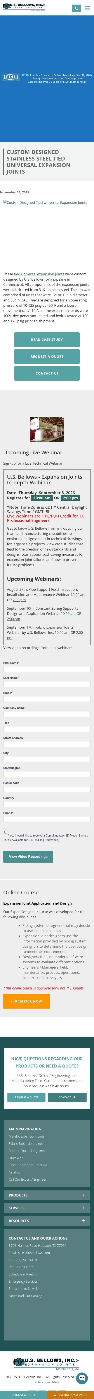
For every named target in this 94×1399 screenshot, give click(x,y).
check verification (62, 78)
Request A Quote (47, 356)
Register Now (28, 1001)
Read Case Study (47, 339)
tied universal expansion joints (39, 274)
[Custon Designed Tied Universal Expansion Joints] (47, 233)
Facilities (53, 1382)
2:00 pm (70, 497)
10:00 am (42, 497)
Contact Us (47, 373)
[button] (87, 8)
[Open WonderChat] (82, 1378)
